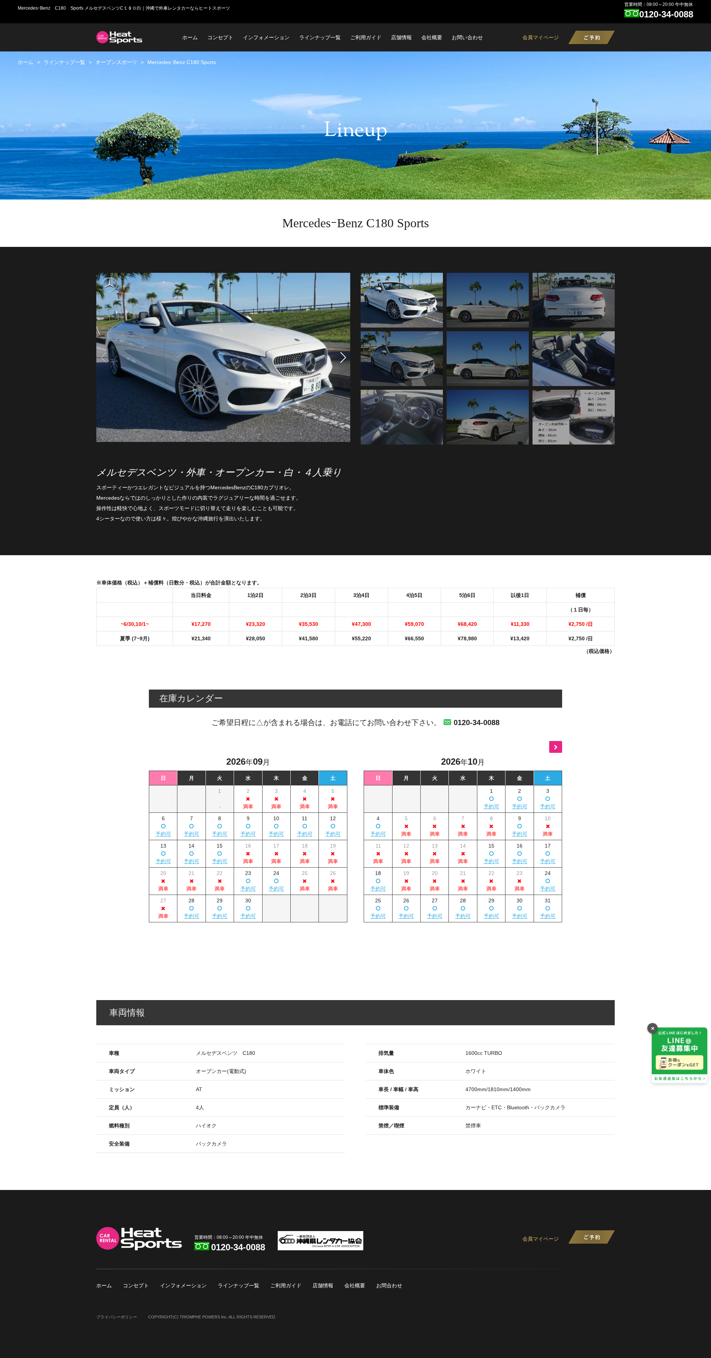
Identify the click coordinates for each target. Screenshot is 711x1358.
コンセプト (220, 37)
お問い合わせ (467, 37)
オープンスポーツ (116, 62)
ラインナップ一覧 (320, 37)
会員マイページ (541, 37)
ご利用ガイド (365, 37)
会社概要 (431, 37)
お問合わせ (389, 1285)
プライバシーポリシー (116, 1317)
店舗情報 (401, 37)
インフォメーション (266, 37)
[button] (343, 357)
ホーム (190, 37)
